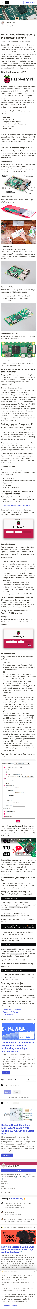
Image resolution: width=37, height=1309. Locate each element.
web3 (22, 41)
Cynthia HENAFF (11, 22)
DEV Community (17, 1199)
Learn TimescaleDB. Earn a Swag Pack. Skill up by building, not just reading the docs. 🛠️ (18, 1249)
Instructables (8, 1014)
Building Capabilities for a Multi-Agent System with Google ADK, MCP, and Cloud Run (17, 1129)
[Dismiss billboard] (34, 1271)
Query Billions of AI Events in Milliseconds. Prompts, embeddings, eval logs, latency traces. (18, 1047)
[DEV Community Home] (7, 2)
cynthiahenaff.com (20, 25)
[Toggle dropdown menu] (34, 1019)
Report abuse (24, 1097)
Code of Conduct (13, 1097)
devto (4, 41)
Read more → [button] (7, 1155)
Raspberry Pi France (10, 1012)
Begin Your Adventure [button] (10, 1306)
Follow (18, 1170)
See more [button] (6, 1073)
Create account (30, 2)
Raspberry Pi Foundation (12, 1010)
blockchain (29, 41)
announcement (13, 41)
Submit (7, 1092)
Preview (16, 1092)
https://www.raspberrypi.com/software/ (15, 505)
